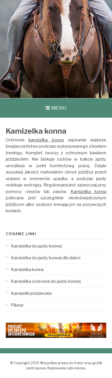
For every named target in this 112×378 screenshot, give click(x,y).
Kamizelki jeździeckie (31, 293)
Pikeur (17, 305)
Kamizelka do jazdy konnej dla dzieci (45, 257)
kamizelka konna (45, 140)
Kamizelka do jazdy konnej (36, 246)
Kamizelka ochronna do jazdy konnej (46, 281)
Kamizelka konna (88, 191)
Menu (59, 108)
